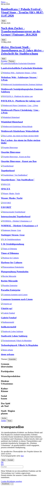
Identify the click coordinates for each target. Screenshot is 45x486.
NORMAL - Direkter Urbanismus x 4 (19, 225)
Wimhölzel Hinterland (12, 122)
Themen (11, 61)
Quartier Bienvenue (10, 152)
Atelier (3, 421)
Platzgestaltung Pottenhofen (14, 271)
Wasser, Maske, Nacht (11, 198)
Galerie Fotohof (8, 317)
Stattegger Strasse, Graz (12, 235)
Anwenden (12, 359)
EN (2, 464)
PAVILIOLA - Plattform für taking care (20, 101)
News (3, 2)
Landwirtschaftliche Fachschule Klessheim (21, 68)
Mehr (3, 21)
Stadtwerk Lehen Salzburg (14, 336)
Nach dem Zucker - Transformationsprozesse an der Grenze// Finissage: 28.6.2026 (21, 31)
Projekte (4, 61)
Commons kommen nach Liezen (17, 299)
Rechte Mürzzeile (9, 281)
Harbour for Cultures (11, 262)
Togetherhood (8, 170)
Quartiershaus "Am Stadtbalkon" (18, 179)
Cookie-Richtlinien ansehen (11, 481)
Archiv (4, 418)
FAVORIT (6, 207)
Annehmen (5, 484)
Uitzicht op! (6, 308)
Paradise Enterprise (10, 290)
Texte (9, 421)
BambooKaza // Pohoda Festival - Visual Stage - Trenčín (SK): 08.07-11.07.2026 (22, 12)
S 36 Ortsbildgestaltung (12, 244)
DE (2, 462)
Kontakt (10, 460)
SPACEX (5, 189)
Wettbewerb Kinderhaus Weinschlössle (20, 131)
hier (22, 456)
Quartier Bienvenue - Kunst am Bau (19, 161)
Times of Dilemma (10, 253)
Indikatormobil (8, 327)
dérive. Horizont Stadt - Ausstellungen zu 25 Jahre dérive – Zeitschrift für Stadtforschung (22, 50)
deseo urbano (7, 354)
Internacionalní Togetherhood (15, 216)
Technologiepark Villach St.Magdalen (19, 345)
